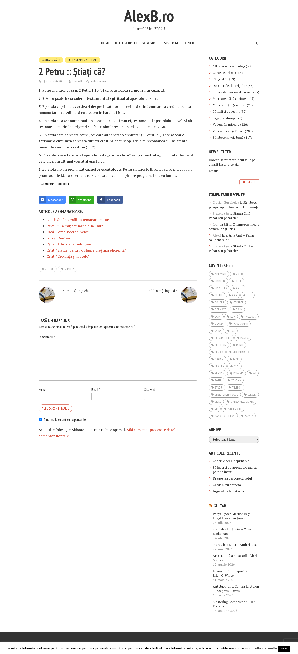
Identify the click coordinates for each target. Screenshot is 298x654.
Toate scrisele (125, 43)
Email (95, 389)
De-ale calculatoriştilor (230, 85)
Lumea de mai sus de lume (82, 60)
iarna (218, 331)
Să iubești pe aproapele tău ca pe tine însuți (233, 204)
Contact (190, 43)
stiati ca (69, 269)
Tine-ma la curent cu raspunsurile (64, 419)
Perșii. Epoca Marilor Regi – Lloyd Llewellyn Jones (233, 516)
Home (105, 43)
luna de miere (223, 338)
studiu (219, 387)
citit (249, 295)
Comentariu (47, 337)
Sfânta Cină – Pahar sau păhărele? (231, 215)
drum (239, 309)
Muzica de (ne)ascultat (229, 105)
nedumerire (239, 352)
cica (234, 295)
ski (254, 373)
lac (233, 331)
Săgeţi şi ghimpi (224, 118)
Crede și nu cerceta (227, 485)
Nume (43, 389)
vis (216, 409)
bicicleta (220, 281)
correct (238, 302)
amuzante (221, 274)
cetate (219, 295)
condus (219, 302)
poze (236, 366)
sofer (218, 380)
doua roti (220, 309)
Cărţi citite (220, 79)
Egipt (218, 316)
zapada (249, 416)
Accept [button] (284, 648)
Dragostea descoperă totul (232, 478)
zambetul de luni (225, 416)
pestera (219, 366)
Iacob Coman (240, 323)
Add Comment (98, 81)
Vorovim (148, 43)
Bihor (238, 281)
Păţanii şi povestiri (226, 111)
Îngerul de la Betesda (228, 491)
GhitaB (220, 506)
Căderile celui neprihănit (231, 461)
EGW (232, 316)
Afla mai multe (266, 648)
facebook (250, 316)
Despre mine (169, 43)
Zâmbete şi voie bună (228, 137)
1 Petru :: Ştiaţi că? (74, 290)
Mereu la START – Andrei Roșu (235, 544)
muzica (219, 352)
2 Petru (49, 269)
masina (244, 338)
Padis (236, 359)
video (218, 402)
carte (239, 288)
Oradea (219, 359)
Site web (150, 389)
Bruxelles (221, 288)
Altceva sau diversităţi (229, 66)
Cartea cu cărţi (51, 60)
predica (219, 373)
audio (239, 274)
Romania (238, 373)
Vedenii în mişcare (226, 124)
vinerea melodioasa (242, 402)
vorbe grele (234, 409)
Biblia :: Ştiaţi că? (162, 290)
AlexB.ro (149, 15)
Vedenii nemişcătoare (228, 131)
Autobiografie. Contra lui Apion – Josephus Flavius (236, 588)
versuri (252, 394)
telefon (237, 387)
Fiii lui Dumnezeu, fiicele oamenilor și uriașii (234, 226)
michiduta (221, 345)
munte (240, 345)
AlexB (78, 81)
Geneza (219, 323)
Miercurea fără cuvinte (229, 98)
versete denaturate (226, 394)
